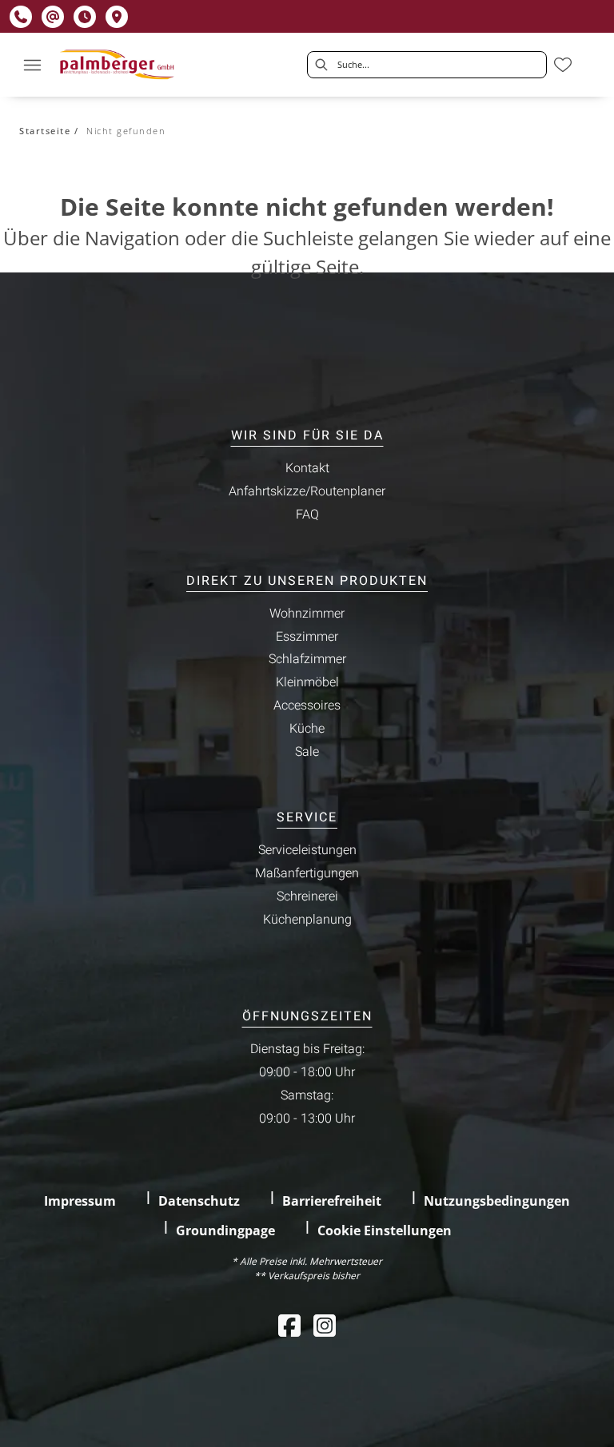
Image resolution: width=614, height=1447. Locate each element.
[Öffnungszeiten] (85, 17)
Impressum (80, 1201)
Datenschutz (199, 1201)
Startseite (44, 131)
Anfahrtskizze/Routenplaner (307, 491)
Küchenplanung (307, 919)
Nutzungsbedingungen (497, 1201)
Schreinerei (307, 896)
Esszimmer (307, 636)
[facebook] (289, 1325)
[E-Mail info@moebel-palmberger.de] (53, 17)
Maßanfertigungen (307, 873)
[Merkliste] (563, 65)
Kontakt (307, 468)
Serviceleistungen (307, 850)
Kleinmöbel (307, 682)
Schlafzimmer (307, 659)
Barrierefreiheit (331, 1201)
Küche (307, 728)
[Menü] (32, 65)
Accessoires (307, 705)
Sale (307, 751)
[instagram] (324, 1325)
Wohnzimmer (307, 613)
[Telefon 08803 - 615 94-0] (21, 17)
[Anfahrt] (117, 17)
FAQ (307, 514)
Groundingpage (225, 1230)
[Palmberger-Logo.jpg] (118, 65)
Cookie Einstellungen (384, 1230)
